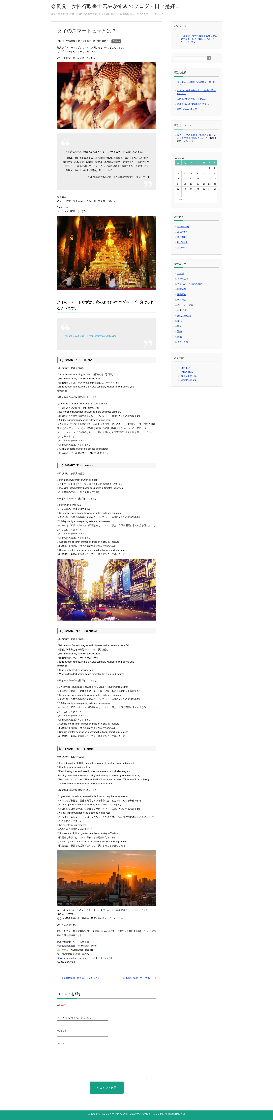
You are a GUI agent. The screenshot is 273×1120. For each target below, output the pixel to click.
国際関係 (116, 41)
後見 (179, 321)
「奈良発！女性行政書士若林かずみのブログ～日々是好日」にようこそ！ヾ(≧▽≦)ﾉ (199, 39)
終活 (179, 326)
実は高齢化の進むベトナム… (137, 978)
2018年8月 (182, 237)
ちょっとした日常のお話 (189, 284)
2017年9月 (182, 242)
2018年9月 (182, 232)
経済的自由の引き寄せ (188, 109)
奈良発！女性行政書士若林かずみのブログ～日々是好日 (115, 6)
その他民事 (183, 279)
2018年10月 (183, 226)
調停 (179, 331)
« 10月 (180, 200)
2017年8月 (182, 247)
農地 (179, 336)
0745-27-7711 (105, 958)
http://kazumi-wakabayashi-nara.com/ (75, 958)
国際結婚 (181, 289)
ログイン (185, 368)
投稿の (187, 372)
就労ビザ (181, 310)
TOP (84, 14)
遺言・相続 (183, 342)
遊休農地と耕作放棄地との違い (193, 104)
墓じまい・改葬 (185, 305)
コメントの (189, 376)
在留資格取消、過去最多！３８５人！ (80, 978)
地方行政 (181, 300)
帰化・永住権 (184, 315)
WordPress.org (188, 380)
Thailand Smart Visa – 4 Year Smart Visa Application (89, 336)
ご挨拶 (180, 273)
